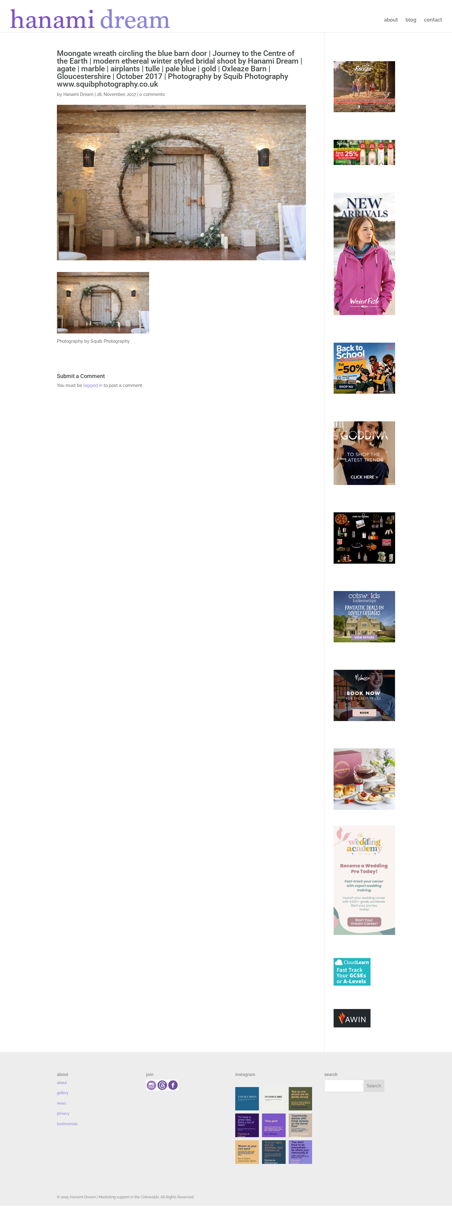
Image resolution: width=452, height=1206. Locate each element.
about (391, 20)
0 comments (152, 94)
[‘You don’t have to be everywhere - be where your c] (300, 1152)
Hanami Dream (78, 94)
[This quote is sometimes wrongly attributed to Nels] (274, 1152)
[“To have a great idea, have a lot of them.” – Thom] (247, 1125)
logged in (92, 385)
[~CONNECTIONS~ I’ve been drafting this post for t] (247, 1099)
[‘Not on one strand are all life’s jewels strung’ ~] (300, 1099)
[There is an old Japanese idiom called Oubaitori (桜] (247, 1152)
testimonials (67, 1124)
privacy (63, 1113)
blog (411, 20)
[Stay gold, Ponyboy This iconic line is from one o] (274, 1125)
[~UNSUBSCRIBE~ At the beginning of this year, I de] (274, 1099)
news (61, 1103)
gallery (63, 1093)
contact (433, 20)
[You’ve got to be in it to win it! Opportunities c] (300, 1125)
